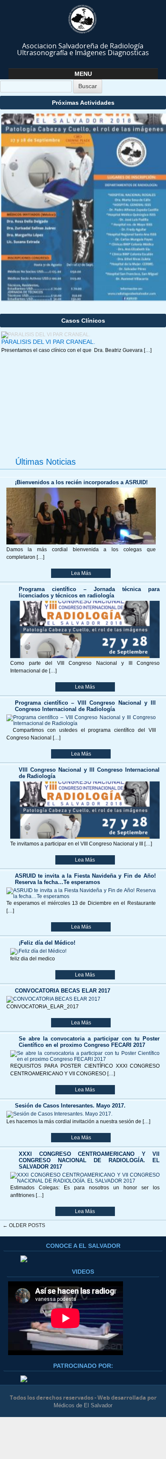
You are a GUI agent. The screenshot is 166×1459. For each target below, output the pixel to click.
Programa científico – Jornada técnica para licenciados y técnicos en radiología (89, 592)
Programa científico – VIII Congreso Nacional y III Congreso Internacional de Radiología (85, 706)
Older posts (24, 1225)
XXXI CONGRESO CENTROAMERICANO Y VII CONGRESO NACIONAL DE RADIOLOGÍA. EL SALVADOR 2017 (89, 1160)
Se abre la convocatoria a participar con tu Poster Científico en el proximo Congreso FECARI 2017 (89, 1041)
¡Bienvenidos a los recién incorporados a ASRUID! (81, 482)
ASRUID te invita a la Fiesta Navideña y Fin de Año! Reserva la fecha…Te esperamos (85, 879)
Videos (83, 1271)
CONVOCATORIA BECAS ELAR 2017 (62, 991)
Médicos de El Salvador (83, 1405)
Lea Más (81, 573)
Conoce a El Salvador (83, 1245)
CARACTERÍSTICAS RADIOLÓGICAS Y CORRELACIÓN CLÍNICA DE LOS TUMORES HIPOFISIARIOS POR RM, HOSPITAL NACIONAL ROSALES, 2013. (77, 417)
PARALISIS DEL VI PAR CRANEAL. (48, 341)
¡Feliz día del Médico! (47, 943)
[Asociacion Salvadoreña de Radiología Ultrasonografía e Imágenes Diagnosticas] (83, 19)
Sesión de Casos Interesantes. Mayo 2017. (70, 1105)
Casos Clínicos (83, 320)
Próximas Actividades (83, 102)
